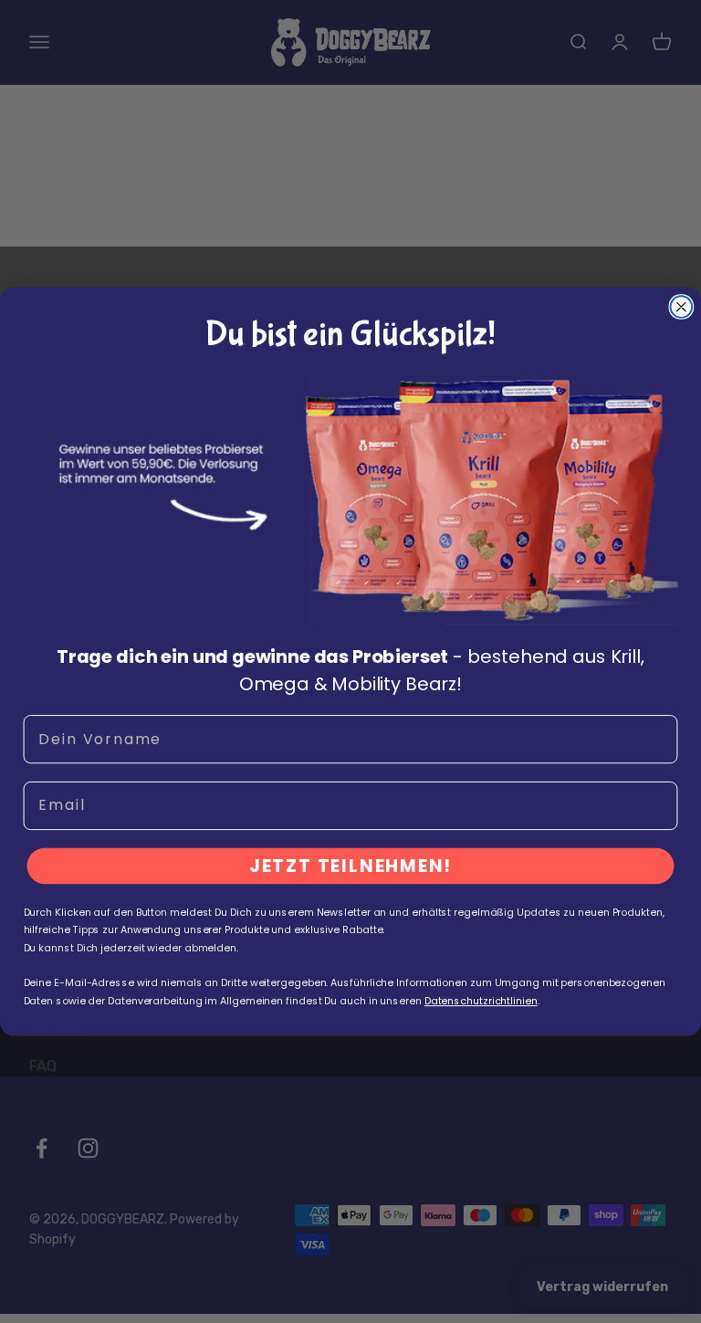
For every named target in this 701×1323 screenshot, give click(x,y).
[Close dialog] (682, 307)
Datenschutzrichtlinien (481, 1000)
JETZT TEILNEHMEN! (351, 866)
